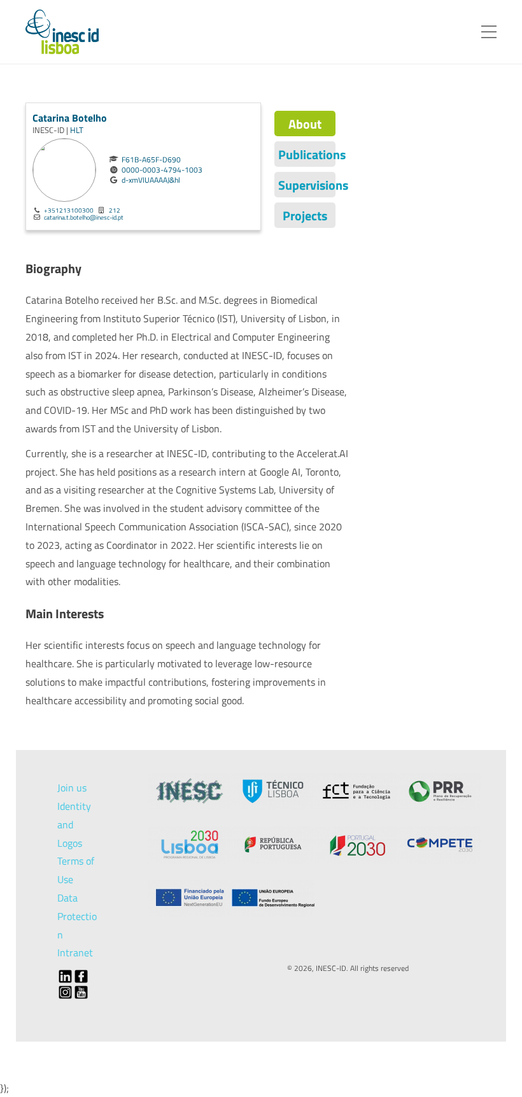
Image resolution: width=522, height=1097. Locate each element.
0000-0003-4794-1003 (162, 170)
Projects (305, 215)
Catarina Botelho (69, 117)
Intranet (75, 952)
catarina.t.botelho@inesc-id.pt (83, 217)
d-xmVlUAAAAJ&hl (151, 180)
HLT (76, 130)
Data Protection (77, 916)
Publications (307, 154)
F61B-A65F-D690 (151, 159)
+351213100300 (69, 210)
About (304, 124)
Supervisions (307, 185)
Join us (72, 787)
